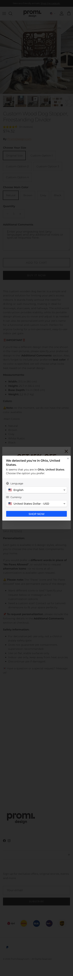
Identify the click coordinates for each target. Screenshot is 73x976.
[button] (36, 490)
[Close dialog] (68, 458)
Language (16, 483)
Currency (16, 497)
